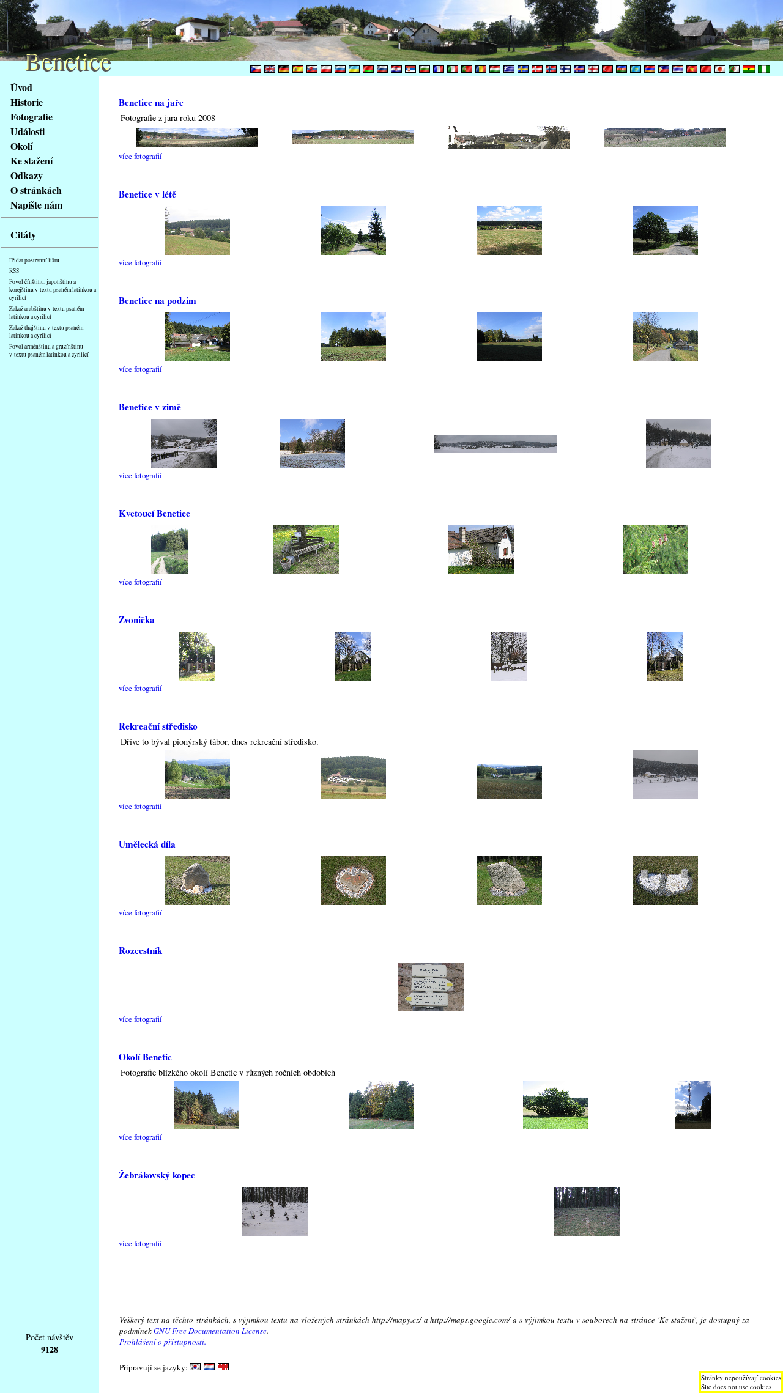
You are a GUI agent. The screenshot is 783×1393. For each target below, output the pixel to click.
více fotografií (140, 155)
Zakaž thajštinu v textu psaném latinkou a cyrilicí (46, 331)
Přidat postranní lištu (34, 260)
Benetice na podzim (157, 300)
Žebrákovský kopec (157, 1174)
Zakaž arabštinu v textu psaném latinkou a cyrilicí (46, 312)
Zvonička (137, 619)
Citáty (23, 234)
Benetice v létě (147, 194)
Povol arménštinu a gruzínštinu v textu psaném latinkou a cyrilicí (49, 350)
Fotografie (31, 116)
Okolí (21, 146)
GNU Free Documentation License (210, 1330)
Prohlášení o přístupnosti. (162, 1341)
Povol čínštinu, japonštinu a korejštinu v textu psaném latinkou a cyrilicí (52, 289)
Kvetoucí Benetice (154, 513)
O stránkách (36, 190)
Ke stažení (31, 160)
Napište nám (36, 205)
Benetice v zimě (150, 406)
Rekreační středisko (158, 726)
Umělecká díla (147, 844)
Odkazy (26, 175)
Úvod (21, 87)
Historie (26, 102)
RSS (14, 271)
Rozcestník (140, 950)
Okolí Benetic (145, 1056)
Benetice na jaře (151, 102)
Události (27, 131)
